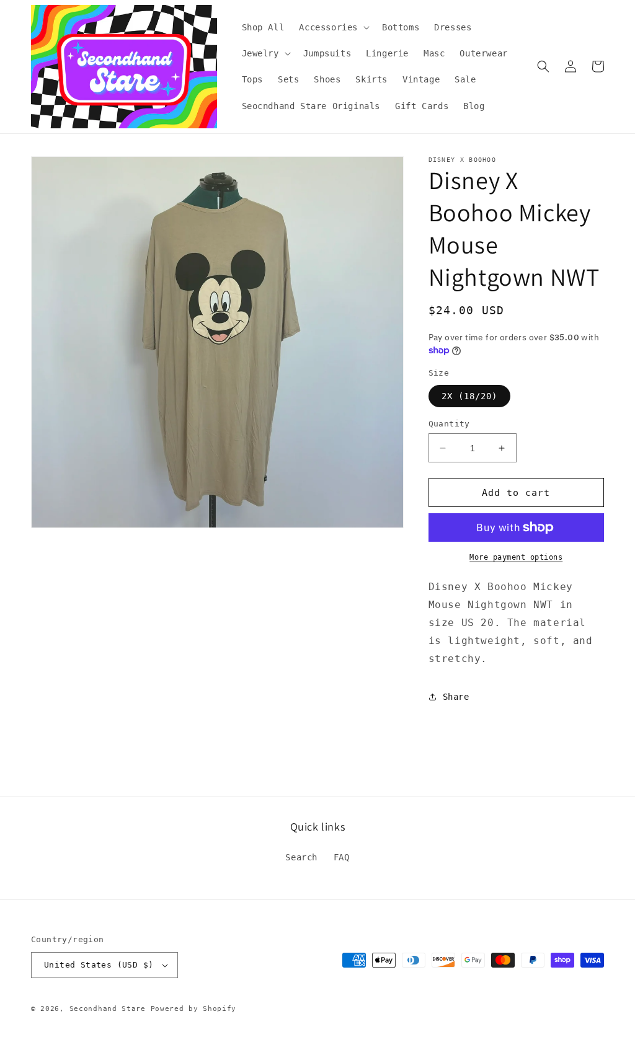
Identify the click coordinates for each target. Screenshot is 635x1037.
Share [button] (456, 697)
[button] (333, 27)
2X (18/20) (469, 396)
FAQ (342, 857)
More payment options (515, 557)
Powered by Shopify (194, 1009)
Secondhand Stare (107, 1009)
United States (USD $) (98, 964)
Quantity (449, 423)
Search (301, 857)
